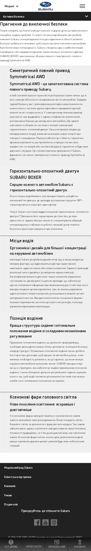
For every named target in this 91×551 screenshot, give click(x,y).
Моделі (9, 6)
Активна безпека (13, 16)
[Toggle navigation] (82, 6)
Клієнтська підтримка (17, 477)
